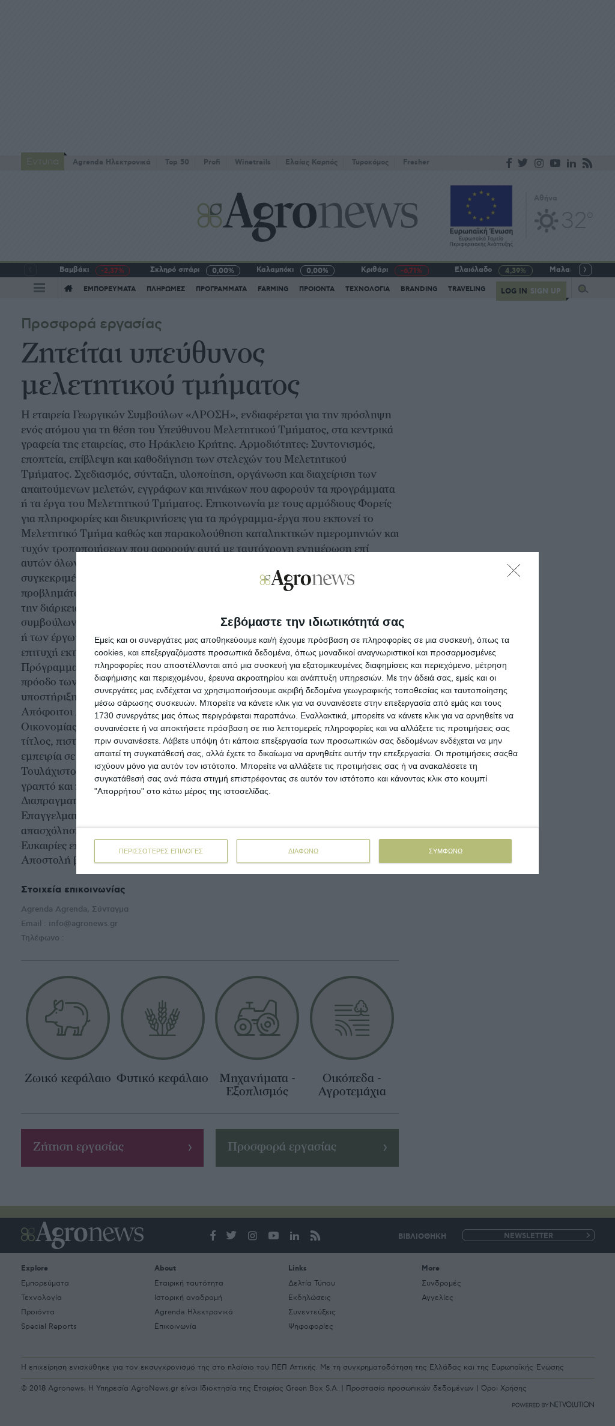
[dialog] (307, 713)
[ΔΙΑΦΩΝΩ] (517, 573)
